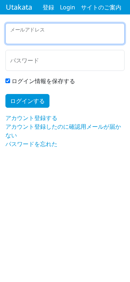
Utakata (19, 7)
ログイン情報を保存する (43, 81)
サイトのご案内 (101, 7)
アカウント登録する (31, 118)
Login (67, 7)
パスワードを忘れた (31, 144)
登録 (48, 7)
